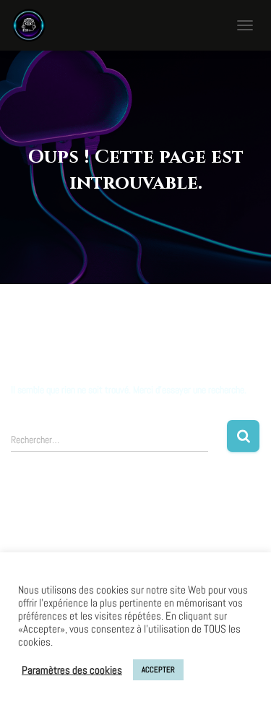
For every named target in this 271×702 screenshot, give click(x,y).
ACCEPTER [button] (158, 669)
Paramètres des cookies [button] (72, 670)
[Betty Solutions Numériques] (34, 25)
